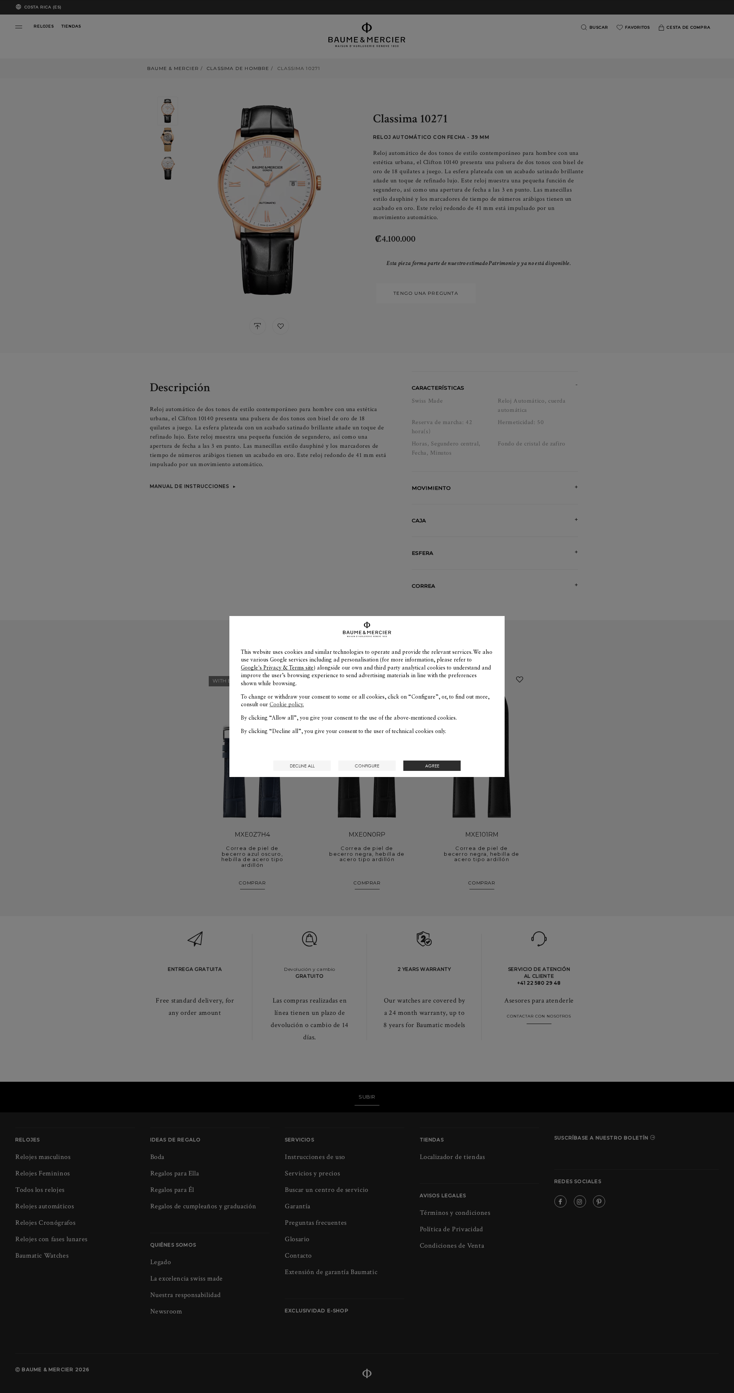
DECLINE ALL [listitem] (302, 766)
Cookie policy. (287, 704)
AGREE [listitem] (432, 766)
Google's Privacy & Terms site (277, 668)
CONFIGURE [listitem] (367, 766)
